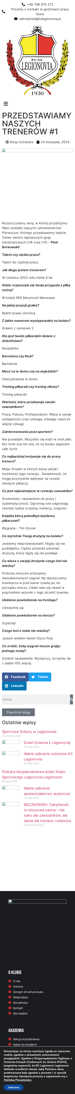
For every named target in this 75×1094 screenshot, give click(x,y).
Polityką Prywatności (17, 1080)
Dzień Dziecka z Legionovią (47, 742)
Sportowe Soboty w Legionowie (29, 732)
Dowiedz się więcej (28, 878)
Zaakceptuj (13, 1087)
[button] (37, 104)
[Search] (71, 699)
